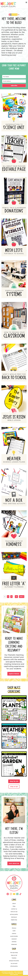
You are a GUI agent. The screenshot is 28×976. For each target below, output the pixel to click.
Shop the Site (14, 781)
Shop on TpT (14, 786)
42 (17, 596)
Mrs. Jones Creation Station (8, 4)
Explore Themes (14, 674)
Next (21, 596)
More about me (14, 863)
